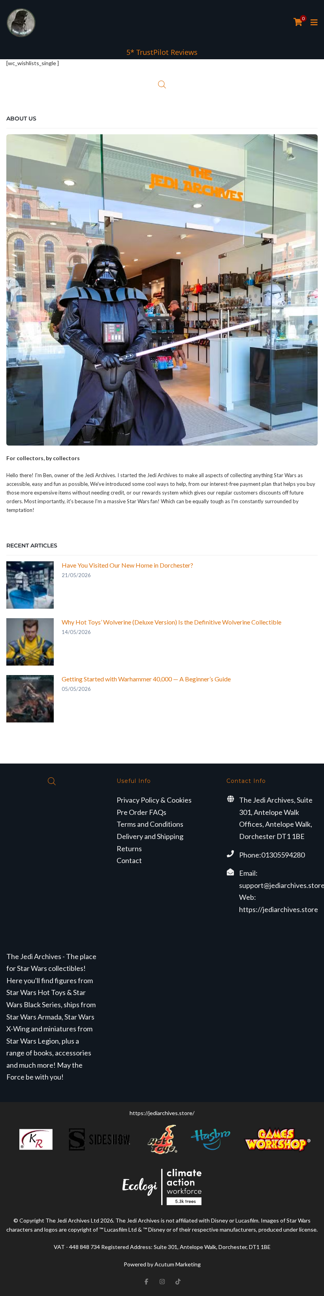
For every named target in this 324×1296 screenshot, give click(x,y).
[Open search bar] (162, 84)
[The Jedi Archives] (21, 23)
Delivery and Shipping (150, 836)
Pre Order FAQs (141, 812)
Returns (129, 848)
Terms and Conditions (150, 824)
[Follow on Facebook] (146, 1282)
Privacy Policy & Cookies (154, 800)
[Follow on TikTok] (178, 1282)
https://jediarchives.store (278, 909)
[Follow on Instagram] (162, 1282)
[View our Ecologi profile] (162, 1187)
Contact (129, 860)
